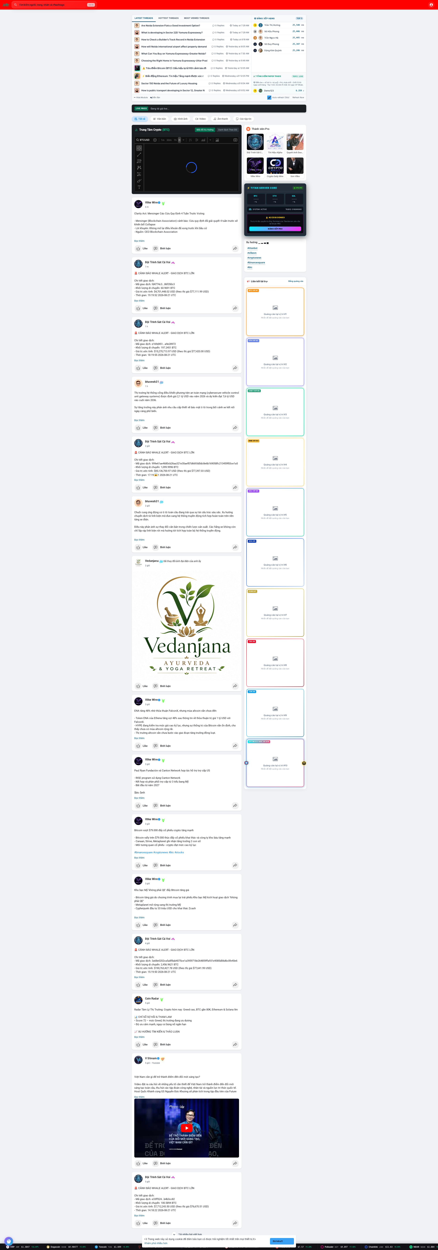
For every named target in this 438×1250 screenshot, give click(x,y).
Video (202, 118)
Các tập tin (245, 118)
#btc (171, 852)
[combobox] (54, 4)
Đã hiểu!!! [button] (278, 1241)
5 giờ (147, 1003)
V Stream (151, 1058)
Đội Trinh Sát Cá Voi (157, 262)
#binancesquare (143, 852)
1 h (146, 326)
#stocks (179, 852)
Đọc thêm (139, 241)
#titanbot (252, 248)
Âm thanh (222, 118)
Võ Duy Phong (271, 44)
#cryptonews (160, 852)
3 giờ (147, 704)
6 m (147, 207)
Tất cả (141, 118)
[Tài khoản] (431, 5)
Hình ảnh (182, 118)
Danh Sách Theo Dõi (227, 130)
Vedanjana (152, 560)
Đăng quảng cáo (295, 281)
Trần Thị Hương (272, 25)
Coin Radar (152, 998)
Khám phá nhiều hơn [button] (156, 1243)
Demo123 (269, 90)
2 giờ (147, 446)
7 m (147, 267)
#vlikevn (251, 253)
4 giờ (147, 943)
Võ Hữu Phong (271, 31)
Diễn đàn (156, 97)
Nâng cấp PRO (275, 229)
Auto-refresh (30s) (280, 97)
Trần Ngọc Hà (271, 37)
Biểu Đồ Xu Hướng (205, 130)
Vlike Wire (151, 202)
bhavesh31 (152, 381)
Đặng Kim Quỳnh (273, 50)
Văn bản (161, 118)
